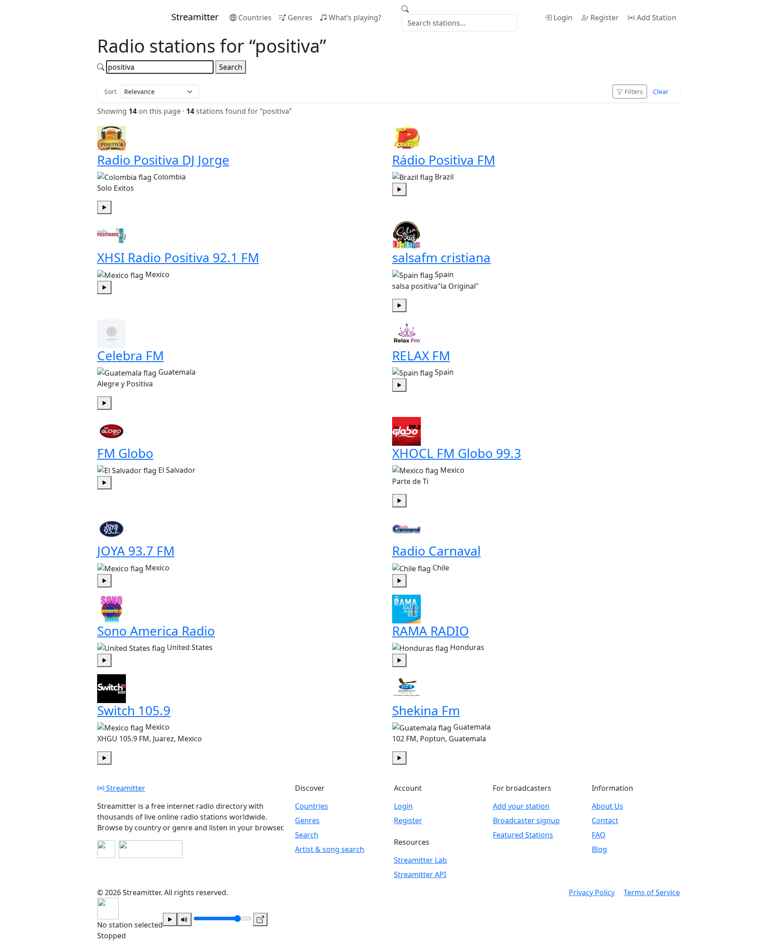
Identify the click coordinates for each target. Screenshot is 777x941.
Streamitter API (420, 874)
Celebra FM (130, 355)
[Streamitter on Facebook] (106, 849)
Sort (110, 91)
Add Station (656, 17)
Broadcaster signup (526, 820)
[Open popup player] (260, 919)
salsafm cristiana (441, 257)
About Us (607, 806)
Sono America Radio (156, 630)
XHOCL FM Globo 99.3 (456, 453)
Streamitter (124, 788)
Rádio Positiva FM (443, 159)
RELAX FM (421, 355)
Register (604, 17)
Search (230, 67)
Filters (634, 91)
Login (563, 17)
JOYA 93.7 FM (135, 550)
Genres (300, 17)
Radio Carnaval (436, 550)
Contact (605, 820)
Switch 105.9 (133, 710)
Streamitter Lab (420, 860)
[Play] (170, 919)
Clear (661, 91)
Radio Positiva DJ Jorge (163, 159)
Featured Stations (523, 835)
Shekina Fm (426, 710)
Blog (599, 849)
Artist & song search (329, 849)
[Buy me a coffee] (151, 849)
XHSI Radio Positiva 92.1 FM (178, 257)
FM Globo (125, 453)
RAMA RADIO (430, 630)
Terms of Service (652, 892)
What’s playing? (355, 17)
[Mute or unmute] (184, 919)
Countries (255, 17)
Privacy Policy (592, 892)
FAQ (599, 835)
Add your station (521, 806)
